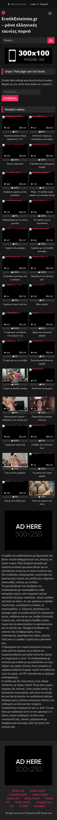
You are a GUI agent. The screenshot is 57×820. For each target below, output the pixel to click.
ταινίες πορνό (37, 790)
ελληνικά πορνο (18, 794)
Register (44, 4)
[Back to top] (47, 810)
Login (33, 4)
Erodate (23, 806)
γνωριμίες (39, 806)
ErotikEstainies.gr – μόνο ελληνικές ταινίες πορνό (20, 25)
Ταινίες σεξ (18, 790)
